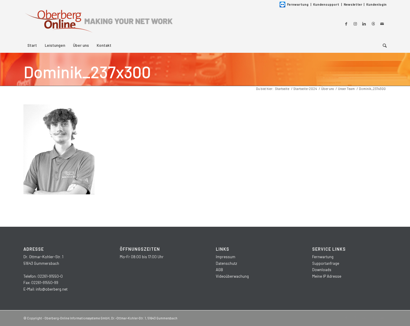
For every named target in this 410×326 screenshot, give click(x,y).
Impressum (225, 256)
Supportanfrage (325, 263)
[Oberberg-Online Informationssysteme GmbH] (98, 23)
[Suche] (383, 45)
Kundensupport (326, 4)
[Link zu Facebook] (346, 23)
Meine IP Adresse (326, 276)
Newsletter (353, 4)
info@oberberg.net (52, 289)
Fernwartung (298, 4)
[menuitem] (32, 45)
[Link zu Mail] (382, 23)
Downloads (321, 269)
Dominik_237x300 (87, 72)
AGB (219, 269)
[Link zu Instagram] (355, 23)
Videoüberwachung (232, 276)
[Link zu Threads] (373, 23)
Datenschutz (226, 263)
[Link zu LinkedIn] (364, 23)
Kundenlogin (376, 4)
